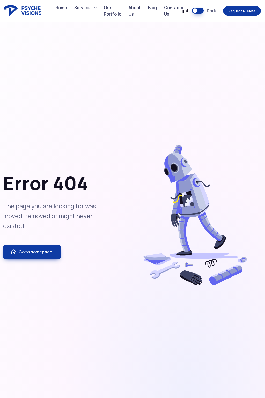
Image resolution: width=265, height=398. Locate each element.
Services (83, 7)
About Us (135, 11)
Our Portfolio (112, 11)
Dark (211, 10)
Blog (152, 7)
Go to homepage (35, 252)
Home (61, 7)
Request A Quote (242, 11)
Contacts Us (173, 11)
